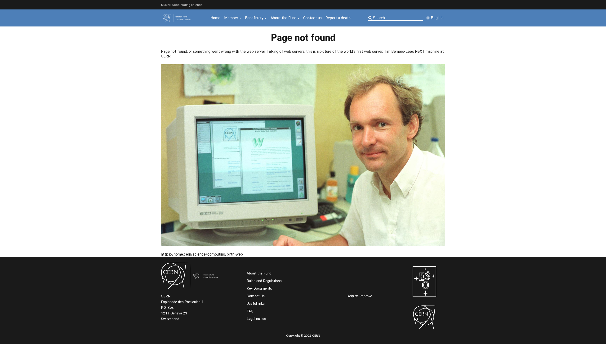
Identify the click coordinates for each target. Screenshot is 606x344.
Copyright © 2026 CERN (303, 335)
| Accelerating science (182, 5)
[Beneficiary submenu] (265, 18)
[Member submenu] (240, 18)
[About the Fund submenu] (298, 18)
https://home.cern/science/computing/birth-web (202, 254)
